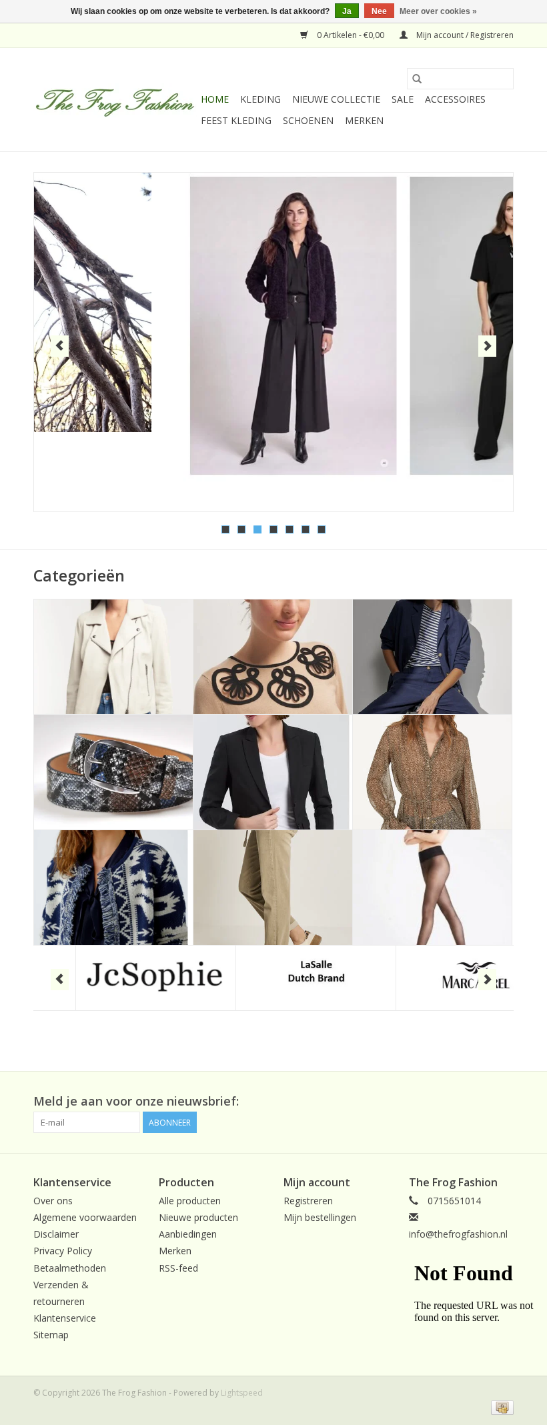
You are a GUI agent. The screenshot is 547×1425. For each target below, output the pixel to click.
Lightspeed (242, 1392)
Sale (403, 99)
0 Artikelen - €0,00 (350, 35)
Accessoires (455, 99)
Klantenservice (64, 1318)
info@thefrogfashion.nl (458, 1234)
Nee (379, 11)
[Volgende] (487, 346)
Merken (364, 120)
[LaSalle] (274, 978)
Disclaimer (56, 1234)
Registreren (308, 1200)
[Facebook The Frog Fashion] (503, 1101)
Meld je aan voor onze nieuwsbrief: (136, 1101)
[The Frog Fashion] (115, 100)
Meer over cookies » (438, 11)
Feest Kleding (236, 120)
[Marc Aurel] (434, 978)
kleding (260, 99)
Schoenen (308, 120)
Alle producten (190, 1200)
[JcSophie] (113, 978)
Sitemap (51, 1334)
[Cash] (500, 1406)
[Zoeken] (417, 78)
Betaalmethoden (69, 1268)
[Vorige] (60, 346)
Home (215, 99)
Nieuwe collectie (336, 99)
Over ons (53, 1200)
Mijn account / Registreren (464, 35)
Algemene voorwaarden (85, 1217)
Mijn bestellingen (320, 1217)
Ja (347, 11)
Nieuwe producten (198, 1217)
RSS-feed (178, 1268)
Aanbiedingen (188, 1234)
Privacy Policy (62, 1250)
